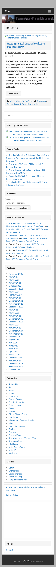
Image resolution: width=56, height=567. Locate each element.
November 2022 (16, 304)
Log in (11, 468)
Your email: (10, 199)
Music (11, 423)
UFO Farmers (14, 444)
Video (36, 104)
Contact (9, 550)
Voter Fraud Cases (17, 447)
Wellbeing (13, 453)
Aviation (12, 390)
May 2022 (13, 310)
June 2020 (13, 346)
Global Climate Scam (18, 414)
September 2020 (16, 336)
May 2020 (13, 348)
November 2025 (16, 274)
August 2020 (14, 339)
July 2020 (13, 342)
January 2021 (15, 328)
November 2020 (16, 334)
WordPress (27, 561)
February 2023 (15, 295)
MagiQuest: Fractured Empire (22, 420)
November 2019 (16, 366)
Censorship (41, 101)
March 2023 (14, 292)
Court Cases (14, 396)
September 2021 (16, 321)
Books (11, 393)
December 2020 (16, 331)
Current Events (15, 399)
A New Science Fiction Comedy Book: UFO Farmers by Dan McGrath (27, 229)
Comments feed (15, 474)
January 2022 (15, 316)
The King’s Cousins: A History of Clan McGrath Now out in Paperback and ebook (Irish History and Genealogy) (27, 158)
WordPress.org (15, 476)
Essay (11, 408)
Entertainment (15, 405)
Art (10, 387)
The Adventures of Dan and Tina (22, 438)
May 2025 (13, 277)
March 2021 (14, 324)
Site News (29, 101)
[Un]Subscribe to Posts (18, 479)
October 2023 (15, 286)
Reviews (12, 429)
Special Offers (15, 435)
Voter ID (12, 450)
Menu (8, 11)
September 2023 (16, 289)
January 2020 (15, 360)
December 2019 (16, 363)
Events (12, 411)
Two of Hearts (27, 104)
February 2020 (15, 357)
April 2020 (13, 351)
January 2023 (15, 298)
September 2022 (16, 306)
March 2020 (14, 354)
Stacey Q (17, 104)
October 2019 (15, 369)
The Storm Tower (16, 441)
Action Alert (14, 384)
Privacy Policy (12, 495)
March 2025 (14, 280)
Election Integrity (17, 101)
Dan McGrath (30, 52)
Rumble (10, 104)
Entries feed (14, 471)
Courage (39, 561)
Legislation (13, 417)
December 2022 (16, 301)
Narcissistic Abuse (17, 426)
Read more (13, 93)
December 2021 (16, 319)
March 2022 (14, 313)
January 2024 (15, 283)
